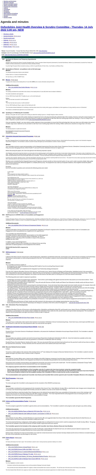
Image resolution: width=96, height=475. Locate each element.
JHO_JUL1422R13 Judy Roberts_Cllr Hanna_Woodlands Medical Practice (32, 456)
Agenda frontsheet (12, 36)
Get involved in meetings (10, 14)
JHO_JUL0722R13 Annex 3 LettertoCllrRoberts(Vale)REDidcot (28, 451)
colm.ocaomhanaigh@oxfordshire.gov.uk (44, 52)
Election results (8, 17)
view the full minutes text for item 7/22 (79, 302)
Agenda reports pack (8, 38)
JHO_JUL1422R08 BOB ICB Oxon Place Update (25, 317)
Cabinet (6, 8)
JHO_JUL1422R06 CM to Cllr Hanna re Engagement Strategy (28, 225)
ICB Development (14, 252)
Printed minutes (11, 46)
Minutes (12, 80)
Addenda (9, 40)
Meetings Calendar (9, 2)
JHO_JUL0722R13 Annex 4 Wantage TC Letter (24, 454)
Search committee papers (10, 5)
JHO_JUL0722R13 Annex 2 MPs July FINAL (23, 449)
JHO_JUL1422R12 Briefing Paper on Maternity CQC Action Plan (29, 411)
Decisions (6, 10)
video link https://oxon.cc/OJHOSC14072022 (16, 54)
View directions (43, 51)
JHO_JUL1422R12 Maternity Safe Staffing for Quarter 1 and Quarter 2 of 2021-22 (33, 413)
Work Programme (14, 378)
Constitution (7, 12)
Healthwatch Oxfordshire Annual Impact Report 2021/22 (25, 326)
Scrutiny (6, 16)
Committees (7, 9)
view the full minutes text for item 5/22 (28, 212)
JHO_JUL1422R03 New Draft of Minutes (22, 87)
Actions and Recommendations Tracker (21, 401)
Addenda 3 (10, 44)
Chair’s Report (13, 437)
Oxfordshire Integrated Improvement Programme (23, 136)
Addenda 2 (10, 42)
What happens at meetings (11, 13)
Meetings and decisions (10, 1)
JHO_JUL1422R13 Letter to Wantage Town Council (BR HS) (28, 458)
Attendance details (8, 34)
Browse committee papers (10, 4)
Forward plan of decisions (10, 6)
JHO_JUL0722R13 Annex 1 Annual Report (23, 447)
